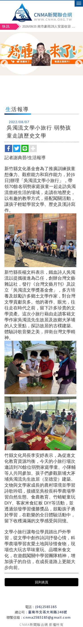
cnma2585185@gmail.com (47, 617)
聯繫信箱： (15, 617)
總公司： (21, 612)
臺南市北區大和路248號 (47, 612)
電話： (30, 607)
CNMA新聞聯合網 (41, 12)
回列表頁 (41, 582)
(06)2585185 (46, 606)
